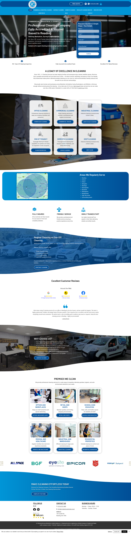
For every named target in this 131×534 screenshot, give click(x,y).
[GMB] (38, 509)
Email (79, 34)
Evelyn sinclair (65, 316)
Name (79, 28)
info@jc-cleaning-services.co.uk (66, 509)
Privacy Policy (60, 531)
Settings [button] (110, 531)
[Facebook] (34, 509)
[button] (76, 3)
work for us (81, 88)
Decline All (116, 531)
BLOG (34, 506)
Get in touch (76, 86)
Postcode (80, 39)
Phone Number (82, 46)
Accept (124, 531)
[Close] (129, 531)
